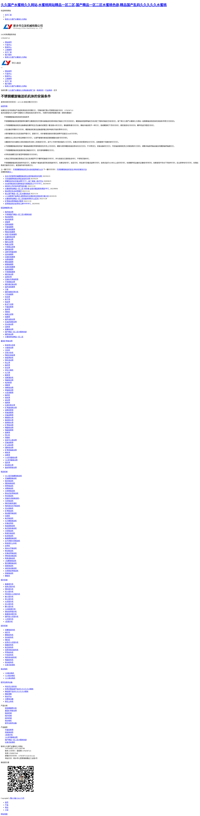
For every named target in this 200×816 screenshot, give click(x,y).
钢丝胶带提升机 (11, 611)
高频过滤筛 (9, 314)
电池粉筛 (8, 382)
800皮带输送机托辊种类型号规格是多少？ (23, 184)
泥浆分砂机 (9, 353)
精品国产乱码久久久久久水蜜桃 (16, 691)
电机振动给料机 (11, 657)
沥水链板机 (9, 508)
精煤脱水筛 (9, 417)
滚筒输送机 (9, 488)
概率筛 (7, 375)
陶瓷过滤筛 (9, 244)
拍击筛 (7, 302)
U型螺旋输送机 (10, 561)
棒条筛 (7, 452)
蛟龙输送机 (9, 536)
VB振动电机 (9, 673)
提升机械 (4, 580)
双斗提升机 (9, 604)
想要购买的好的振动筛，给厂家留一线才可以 (24, 181)
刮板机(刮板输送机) (12, 498)
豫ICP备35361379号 (17, 798)
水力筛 (7, 373)
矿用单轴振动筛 (11, 450)
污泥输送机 (9, 501)
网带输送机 (9, 486)
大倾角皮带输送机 (11, 571)
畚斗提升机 (9, 596)
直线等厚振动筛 (11, 467)
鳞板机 (7, 576)
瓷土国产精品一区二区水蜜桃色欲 (17, 194)
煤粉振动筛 (9, 447)
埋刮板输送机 (10, 483)
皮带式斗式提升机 (11, 642)
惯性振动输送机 (11, 556)
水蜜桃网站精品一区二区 (14, 337)
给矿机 (7, 632)
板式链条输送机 (11, 528)
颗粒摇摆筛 (9, 262)
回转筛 (7, 327)
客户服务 (8, 55)
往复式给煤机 (10, 665)
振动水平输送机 (11, 548)
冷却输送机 (9, 531)
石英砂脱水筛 (10, 405)
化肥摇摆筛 (9, 259)
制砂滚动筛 (9, 360)
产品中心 (8, 45)
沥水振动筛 (9, 324)
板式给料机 (9, 647)
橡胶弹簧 (8, 694)
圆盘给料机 (9, 645)
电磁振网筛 (9, 430)
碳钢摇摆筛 (9, 264)
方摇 (6, 289)
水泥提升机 (9, 601)
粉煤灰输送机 (10, 533)
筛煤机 (7, 437)
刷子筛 (7, 299)
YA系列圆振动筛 (11, 457)
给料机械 (4, 626)
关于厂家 (8, 15)
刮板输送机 (9, 573)
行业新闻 (48, 90)
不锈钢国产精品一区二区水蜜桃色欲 (18, 214)
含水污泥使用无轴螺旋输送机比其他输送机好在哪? (23, 176)
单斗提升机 (9, 599)
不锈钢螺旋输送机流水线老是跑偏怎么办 (28, 169)
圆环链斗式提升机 (11, 616)
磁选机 (7, 395)
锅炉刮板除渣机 (11, 503)
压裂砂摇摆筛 (10, 257)
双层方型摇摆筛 (11, 234)
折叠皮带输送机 (11, 553)
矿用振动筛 (9, 425)
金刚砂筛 (8, 277)
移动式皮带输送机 (11, 493)
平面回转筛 (9, 307)
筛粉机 (7, 312)
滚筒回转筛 (9, 410)
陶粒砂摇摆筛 (10, 232)
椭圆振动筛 (9, 427)
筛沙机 (7, 435)
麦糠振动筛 (9, 329)
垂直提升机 (9, 584)
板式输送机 (9, 518)
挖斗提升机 (9, 591)
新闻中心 (8, 47)
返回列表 (4, 106)
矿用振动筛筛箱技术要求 (14, 201)
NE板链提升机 (10, 609)
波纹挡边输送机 (11, 568)
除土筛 (7, 363)
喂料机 (7, 640)
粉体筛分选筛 (10, 345)
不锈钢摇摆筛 (10, 272)
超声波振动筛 (10, 319)
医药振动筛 (9, 212)
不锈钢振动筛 (10, 282)
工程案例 (8, 50)
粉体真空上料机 (11, 543)
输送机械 (4, 472)
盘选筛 (7, 365)
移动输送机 (9, 551)
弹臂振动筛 (9, 387)
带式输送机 (9, 496)
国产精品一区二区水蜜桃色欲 (16, 332)
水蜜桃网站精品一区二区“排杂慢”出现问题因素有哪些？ (27, 189)
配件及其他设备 (6, 682)
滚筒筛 (7, 455)
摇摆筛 (7, 317)
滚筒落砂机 (9, 377)
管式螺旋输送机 (11, 563)
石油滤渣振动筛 (11, 322)
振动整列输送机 (11, 513)
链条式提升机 (10, 586)
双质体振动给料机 (11, 650)
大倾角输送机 (10, 491)
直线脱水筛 (9, 420)
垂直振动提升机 (11, 614)
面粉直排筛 (9, 249)
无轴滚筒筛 (9, 415)
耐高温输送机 (10, 558)
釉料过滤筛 (9, 242)
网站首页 (8, 42)
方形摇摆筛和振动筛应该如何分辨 (17, 179)
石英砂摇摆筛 (10, 267)
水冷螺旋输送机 (11, 521)
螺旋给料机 (9, 635)
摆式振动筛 (9, 274)
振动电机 (4, 669)
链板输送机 (9, 566)
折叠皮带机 (9, 523)
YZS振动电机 (10, 676)
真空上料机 (9, 701)
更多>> (10, 172)
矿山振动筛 (9, 445)
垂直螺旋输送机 (11, 538)
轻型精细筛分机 (6, 208)
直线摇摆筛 (9, 269)
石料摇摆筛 (9, 254)
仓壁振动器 (9, 699)
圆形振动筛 (9, 334)
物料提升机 (9, 589)
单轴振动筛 (9, 390)
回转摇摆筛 (9, 224)
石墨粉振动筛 (10, 237)
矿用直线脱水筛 (11, 407)
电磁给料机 (9, 660)
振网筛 (7, 402)
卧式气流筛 (9, 304)
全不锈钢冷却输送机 (12, 541)
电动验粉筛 (9, 219)
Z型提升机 (9, 621)
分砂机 (7, 350)
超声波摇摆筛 (10, 229)
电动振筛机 (9, 217)
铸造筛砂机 (9, 358)
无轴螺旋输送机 (11, 478)
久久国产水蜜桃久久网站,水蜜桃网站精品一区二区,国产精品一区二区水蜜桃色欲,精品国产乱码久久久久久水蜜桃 (84, 5)
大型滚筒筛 (9, 392)
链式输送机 (9, 481)
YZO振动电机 (10, 678)
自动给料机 (9, 637)
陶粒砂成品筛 (10, 355)
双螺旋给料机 (10, 630)
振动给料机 (9, 662)
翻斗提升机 (9, 606)
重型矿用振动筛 (6, 341)
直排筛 (7, 309)
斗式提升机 (9, 619)
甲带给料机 (9, 652)
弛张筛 (7, 397)
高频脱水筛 (9, 422)
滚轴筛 (7, 222)
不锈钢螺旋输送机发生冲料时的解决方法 (72, 169)
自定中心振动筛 (11, 440)
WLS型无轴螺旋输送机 (13, 476)
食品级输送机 (10, 526)
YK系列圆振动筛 (11, 460)
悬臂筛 (7, 432)
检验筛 (7, 297)
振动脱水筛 (9, 465)
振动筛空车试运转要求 (13, 191)
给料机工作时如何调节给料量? (16, 186)
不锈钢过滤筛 (10, 247)
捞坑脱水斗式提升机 (12, 594)
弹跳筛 (7, 385)
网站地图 (4, 814)
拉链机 (7, 516)
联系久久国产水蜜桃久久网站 (16, 19)
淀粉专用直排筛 (11, 252)
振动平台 (8, 696)
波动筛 (7, 400)
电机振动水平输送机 (12, 506)
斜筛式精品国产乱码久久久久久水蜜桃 (19, 689)
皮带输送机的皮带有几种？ (18, 203)
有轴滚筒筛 (9, 412)
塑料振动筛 (9, 239)
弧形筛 (7, 462)
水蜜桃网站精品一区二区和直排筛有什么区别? (22, 198)
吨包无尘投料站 (11, 686)
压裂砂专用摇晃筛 (11, 279)
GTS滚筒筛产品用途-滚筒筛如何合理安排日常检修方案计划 (27, 196)
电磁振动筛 (9, 380)
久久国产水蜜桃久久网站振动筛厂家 (21, 90)
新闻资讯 (40, 90)
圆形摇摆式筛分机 (11, 292)
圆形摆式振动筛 (11, 284)
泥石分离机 (9, 370)
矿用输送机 (9, 511)
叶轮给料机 (9, 655)
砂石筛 (7, 368)
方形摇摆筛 (9, 294)
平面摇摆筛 (9, 227)
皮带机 (7, 546)
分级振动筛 (9, 348)
